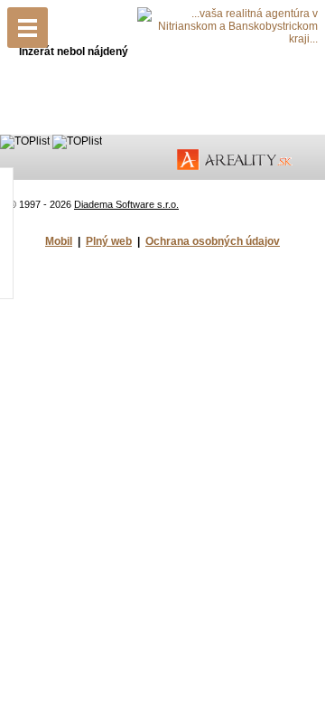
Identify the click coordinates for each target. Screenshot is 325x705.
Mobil (58, 241)
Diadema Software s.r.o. (126, 204)
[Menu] (27, 27)
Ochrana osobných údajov (212, 241)
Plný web (109, 241)
